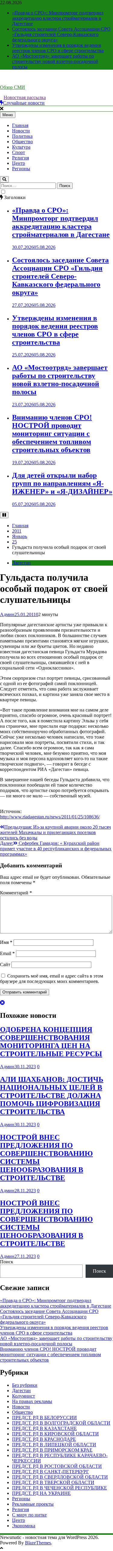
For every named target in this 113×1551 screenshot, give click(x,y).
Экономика (23, 1525)
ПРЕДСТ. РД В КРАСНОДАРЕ (44, 1439)
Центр (18, 163)
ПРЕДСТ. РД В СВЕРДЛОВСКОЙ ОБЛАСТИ (60, 1477)
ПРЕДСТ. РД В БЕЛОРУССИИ (44, 1417)
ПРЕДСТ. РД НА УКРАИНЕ (41, 1493)
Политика (22, 136)
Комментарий (16, 892)
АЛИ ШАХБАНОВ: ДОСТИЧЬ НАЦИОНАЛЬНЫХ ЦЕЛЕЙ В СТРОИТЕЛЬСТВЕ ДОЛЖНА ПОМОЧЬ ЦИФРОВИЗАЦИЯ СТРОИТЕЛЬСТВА (51, 1095)
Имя (6, 942)
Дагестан (21, 562)
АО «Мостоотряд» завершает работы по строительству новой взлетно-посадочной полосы (55, 61)
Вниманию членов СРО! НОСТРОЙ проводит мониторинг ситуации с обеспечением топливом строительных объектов (52, 433)
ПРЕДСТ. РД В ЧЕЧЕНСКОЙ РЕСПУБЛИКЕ (59, 1487)
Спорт (18, 152)
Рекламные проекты (33, 1504)
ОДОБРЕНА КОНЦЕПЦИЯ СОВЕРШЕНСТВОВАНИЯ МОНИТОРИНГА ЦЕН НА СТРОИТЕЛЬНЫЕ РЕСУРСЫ (51, 1042)
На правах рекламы (32, 1401)
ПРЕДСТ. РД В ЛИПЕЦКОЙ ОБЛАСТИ (54, 1444)
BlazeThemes (38, 1542)
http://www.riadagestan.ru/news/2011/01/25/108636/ (50, 816)
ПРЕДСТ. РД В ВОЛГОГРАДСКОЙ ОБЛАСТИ (61, 1423)
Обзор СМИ (12, 87)
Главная (20, 125)
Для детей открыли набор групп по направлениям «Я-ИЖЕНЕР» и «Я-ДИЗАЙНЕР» (62, 483)
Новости (21, 130)
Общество (22, 141)
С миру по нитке (29, 1514)
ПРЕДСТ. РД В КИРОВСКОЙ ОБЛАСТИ (55, 1433)
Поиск (6, 1261)
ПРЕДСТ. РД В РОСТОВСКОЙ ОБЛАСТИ (57, 1466)
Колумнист (23, 1395)
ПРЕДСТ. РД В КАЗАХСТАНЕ (44, 1428)
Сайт (5, 964)
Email (7, 953)
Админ (7, 614)
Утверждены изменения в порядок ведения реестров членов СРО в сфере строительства (58, 48)
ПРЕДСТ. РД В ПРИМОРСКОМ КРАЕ (52, 1450)
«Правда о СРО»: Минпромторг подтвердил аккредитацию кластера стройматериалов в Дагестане (57, 18)
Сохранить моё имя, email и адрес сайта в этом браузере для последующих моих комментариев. (51, 978)
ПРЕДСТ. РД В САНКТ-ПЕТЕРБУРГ (50, 1471)
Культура (21, 147)
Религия (20, 157)
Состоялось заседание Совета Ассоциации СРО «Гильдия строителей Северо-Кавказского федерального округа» (61, 34)
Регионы (21, 168)
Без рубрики (24, 1385)
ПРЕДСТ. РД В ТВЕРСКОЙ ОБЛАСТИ (53, 1482)
